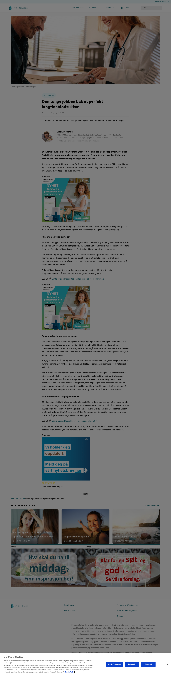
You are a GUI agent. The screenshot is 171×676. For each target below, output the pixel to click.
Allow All (148, 664)
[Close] (167, 664)
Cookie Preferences (114, 664)
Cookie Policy (69, 672)
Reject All (131, 664)
